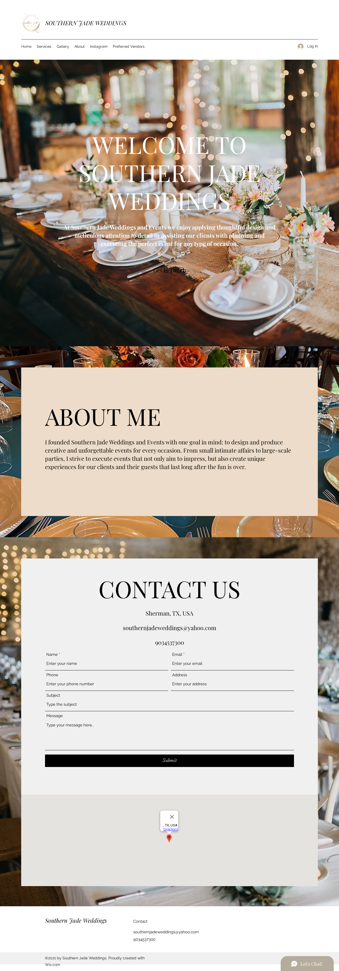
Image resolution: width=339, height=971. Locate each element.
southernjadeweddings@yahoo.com (169, 628)
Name (52, 655)
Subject (53, 695)
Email (177, 655)
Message (54, 716)
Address (179, 675)
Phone (52, 675)
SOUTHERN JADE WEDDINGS (85, 23)
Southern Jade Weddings (76, 920)
